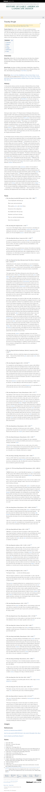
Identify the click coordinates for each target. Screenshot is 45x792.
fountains (8, 492)
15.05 (15, 767)
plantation (30, 475)
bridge (17, 605)
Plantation (19, 78)
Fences (22, 249)
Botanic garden (23, 459)
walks (39, 490)
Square (33, 78)
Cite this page (30, 776)
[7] (23, 142)
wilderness (9, 157)
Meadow (8, 78)
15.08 (20, 767)
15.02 (10, 767)
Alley (12, 75)
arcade (35, 355)
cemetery (13, 268)
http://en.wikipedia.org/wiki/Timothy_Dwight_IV (13, 736)
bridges (32, 563)
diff (6, 26)
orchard (10, 594)
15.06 (17, 767)
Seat (30, 78)
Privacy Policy (11, 785)
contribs (26, 25)
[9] (31, 157)
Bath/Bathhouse (22, 75)
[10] (22, 162)
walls (33, 407)
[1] (11, 92)
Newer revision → (24, 26)
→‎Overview (30, 25)
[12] (12, 176)
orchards (21, 206)
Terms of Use (6, 785)
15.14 (30, 767)
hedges (36, 183)
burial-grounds (26, 281)
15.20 (6, 768)
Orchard (15, 78)
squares (28, 485)
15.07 (18, 767)
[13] (39, 182)
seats (10, 690)
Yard (10, 80)
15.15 (32, 767)
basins (11, 557)
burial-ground (22, 286)
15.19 (39, 767)
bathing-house (9, 681)
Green (29, 76)
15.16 (34, 767)
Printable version (13, 776)
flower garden (26, 117)
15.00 (6, 767)
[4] (21, 120)
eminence (10, 127)
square (7, 276)
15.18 (37, 767)
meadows (28, 229)
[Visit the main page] (2, 17)
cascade (30, 552)
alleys (17, 313)
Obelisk (11, 78)
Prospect (27, 78)
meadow (35, 591)
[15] (27, 225)
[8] (28, 149)
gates (25, 355)
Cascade (37, 75)
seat (32, 472)
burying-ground (9, 317)
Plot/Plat (23, 78)
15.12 (27, 767)
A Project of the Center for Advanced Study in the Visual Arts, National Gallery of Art (22, 4)
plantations (14, 380)
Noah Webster (24, 70)
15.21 (7, 768)
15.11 (25, 767)
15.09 (22, 767)
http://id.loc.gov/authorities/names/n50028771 (13, 730)
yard (19, 274)
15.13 (29, 767)
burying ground (31, 698)
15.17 (35, 767)
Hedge (34, 76)
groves (16, 206)
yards (28, 240)
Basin (18, 75)
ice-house (38, 679)
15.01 (8, 767)
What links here (7, 776)
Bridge (34, 75)
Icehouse (38, 76)
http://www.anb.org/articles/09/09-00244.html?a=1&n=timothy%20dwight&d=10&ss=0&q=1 (22, 733)
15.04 (13, 767)
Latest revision (15, 26)
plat (16, 522)
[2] (37, 100)
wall (24, 401)
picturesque (23, 166)
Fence (26, 76)
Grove (32, 76)
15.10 (23, 767)
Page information (25, 776)
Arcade (14, 75)
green (31, 265)
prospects (22, 232)
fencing (13, 183)
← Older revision (10, 26)
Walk (5, 80)
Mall (5, 78)
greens (37, 171)
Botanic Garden (29, 75)
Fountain (22, 76)
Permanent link (19, 777)
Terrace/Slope (37, 78)
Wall (8, 80)
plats (18, 538)
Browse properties (37, 776)
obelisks (7, 325)
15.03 (12, 767)
